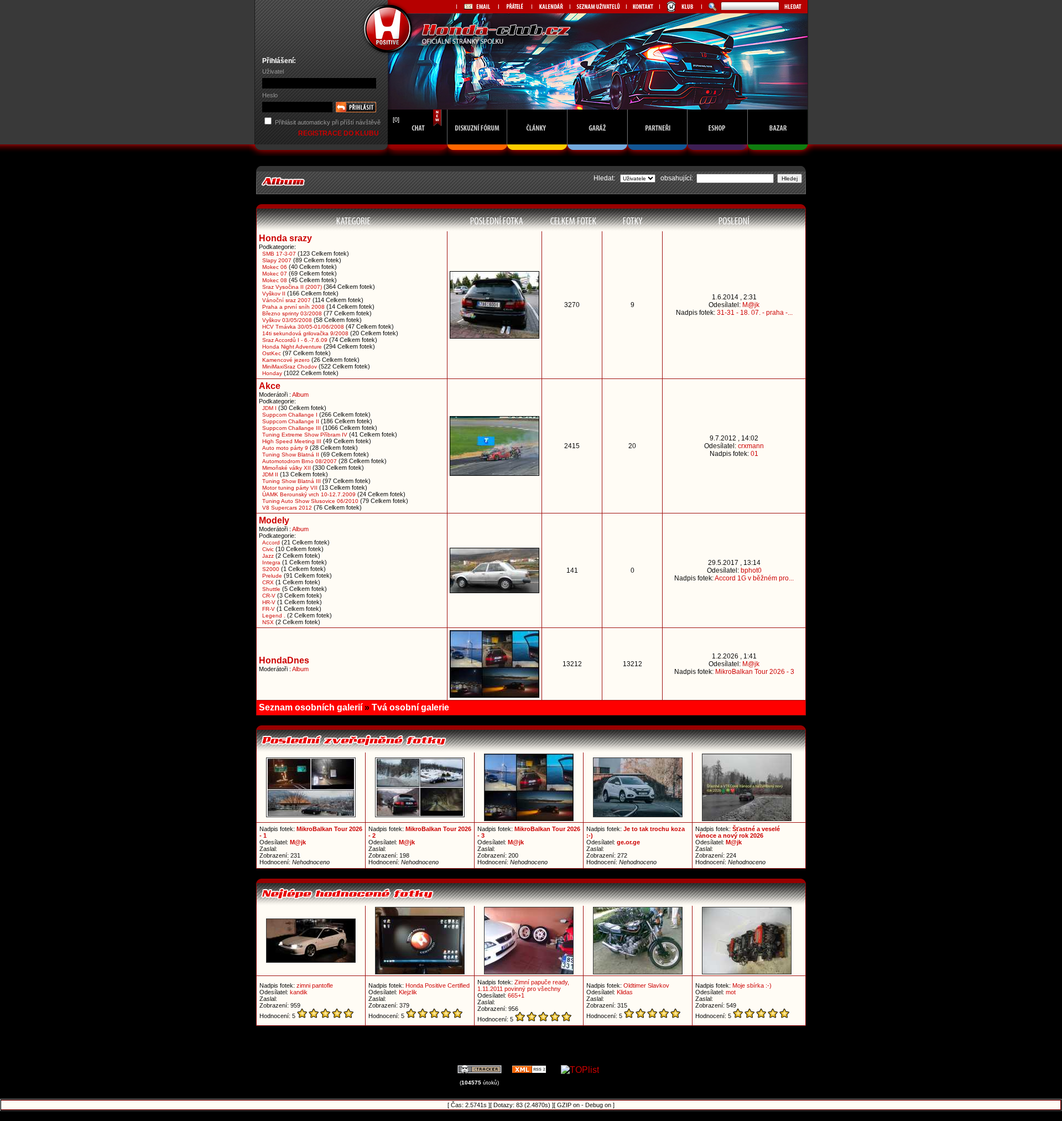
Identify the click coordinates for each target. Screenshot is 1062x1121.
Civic (268, 549)
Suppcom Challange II (290, 421)
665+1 (516, 995)
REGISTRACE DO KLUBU (339, 133)
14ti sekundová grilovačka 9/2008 (305, 333)
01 (754, 454)
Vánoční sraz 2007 (286, 300)
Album (300, 394)
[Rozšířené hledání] (711, 6)
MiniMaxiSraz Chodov (289, 367)
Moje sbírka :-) (752, 985)
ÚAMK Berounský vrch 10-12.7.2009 (309, 494)
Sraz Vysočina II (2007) (292, 287)
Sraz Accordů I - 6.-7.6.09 (294, 340)
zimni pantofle (314, 985)
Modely (274, 520)
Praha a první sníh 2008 (293, 307)
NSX (268, 622)
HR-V (268, 602)
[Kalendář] (551, 6)
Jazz (268, 556)
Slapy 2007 (276, 260)
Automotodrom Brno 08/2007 (299, 461)
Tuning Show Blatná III (291, 481)
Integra (271, 562)
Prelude (272, 576)
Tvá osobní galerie (410, 707)
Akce (269, 386)
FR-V (268, 609)
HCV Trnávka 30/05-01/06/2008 (303, 327)
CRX (268, 582)
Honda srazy (285, 238)
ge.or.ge (628, 842)
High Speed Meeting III (291, 441)
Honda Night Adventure (292, 347)
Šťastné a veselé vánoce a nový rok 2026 (737, 832)
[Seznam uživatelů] (598, 6)
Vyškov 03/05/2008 (287, 320)
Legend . (273, 616)
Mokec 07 (274, 274)
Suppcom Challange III (291, 428)
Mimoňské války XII (286, 468)
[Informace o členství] (680, 6)
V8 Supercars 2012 (287, 508)
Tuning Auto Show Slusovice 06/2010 (310, 501)
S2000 (270, 569)
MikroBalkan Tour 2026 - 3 (754, 672)
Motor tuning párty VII (289, 488)
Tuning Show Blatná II (290, 454)
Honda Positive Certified (437, 985)
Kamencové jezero (286, 360)
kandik (299, 992)
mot (731, 992)
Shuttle (271, 589)
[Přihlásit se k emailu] (477, 6)
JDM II (270, 474)
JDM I (269, 408)
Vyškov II (273, 293)
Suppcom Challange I (289, 415)
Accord (271, 542)
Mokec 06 (274, 267)
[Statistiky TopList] (580, 1070)
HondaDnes (284, 660)
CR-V (268, 596)
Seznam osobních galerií (310, 707)
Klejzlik (408, 992)
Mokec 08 (274, 280)
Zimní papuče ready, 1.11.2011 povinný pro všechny (523, 985)
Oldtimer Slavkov (646, 985)
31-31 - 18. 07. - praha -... (755, 312)
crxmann (751, 446)
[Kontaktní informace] (642, 6)
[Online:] (417, 153)
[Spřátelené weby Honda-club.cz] (515, 6)
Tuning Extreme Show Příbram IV (304, 435)
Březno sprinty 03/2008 (292, 313)
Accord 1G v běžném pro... (754, 578)
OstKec (271, 353)
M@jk (750, 305)
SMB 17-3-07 (279, 254)
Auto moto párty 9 (285, 448)
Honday (272, 373)
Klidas (625, 992)
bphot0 (751, 570)
